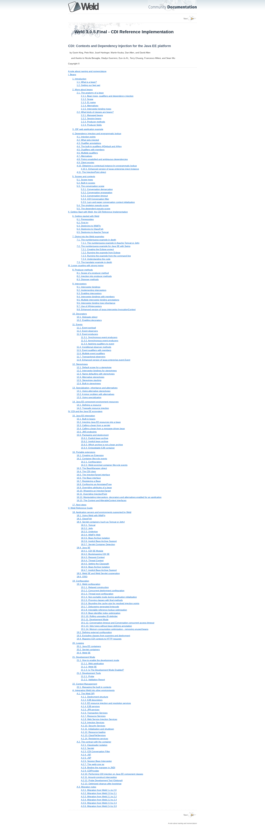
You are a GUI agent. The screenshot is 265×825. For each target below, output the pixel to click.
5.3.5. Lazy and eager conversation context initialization (108, 202)
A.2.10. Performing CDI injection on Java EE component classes (112, 774)
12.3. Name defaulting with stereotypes (96, 374)
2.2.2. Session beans (91, 118)
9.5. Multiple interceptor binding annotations (98, 300)
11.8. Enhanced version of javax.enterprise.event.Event (103, 360)
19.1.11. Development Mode (94, 619)
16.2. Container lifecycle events (92, 458)
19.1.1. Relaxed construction (95, 587)
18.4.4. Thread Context (92, 560)
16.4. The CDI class (86, 471)
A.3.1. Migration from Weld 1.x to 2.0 (99, 790)
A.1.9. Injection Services (92, 722)
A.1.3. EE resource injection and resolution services (106, 703)
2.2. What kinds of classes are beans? (95, 112)
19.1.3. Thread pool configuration (97, 594)
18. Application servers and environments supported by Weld (101, 512)
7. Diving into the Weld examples (88, 236)
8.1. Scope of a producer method (93, 273)
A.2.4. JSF (86, 754)
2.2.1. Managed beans (92, 115)
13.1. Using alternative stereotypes (93, 391)
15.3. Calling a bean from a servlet (93, 425)
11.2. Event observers (87, 331)
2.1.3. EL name (88, 102)
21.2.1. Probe (87, 676)
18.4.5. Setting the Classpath (95, 563)
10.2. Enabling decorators (89, 320)
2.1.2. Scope (87, 99)
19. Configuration (80, 581)
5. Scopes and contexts (83, 176)
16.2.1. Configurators (91, 462)
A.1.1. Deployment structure (94, 696)
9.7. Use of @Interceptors (89, 306)
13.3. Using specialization (89, 397)
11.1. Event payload (86, 327)
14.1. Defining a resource (89, 405)
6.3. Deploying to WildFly (89, 226)
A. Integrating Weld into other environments (93, 690)
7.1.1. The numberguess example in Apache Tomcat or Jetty (110, 243)
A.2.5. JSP (86, 758)
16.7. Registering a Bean (89, 481)
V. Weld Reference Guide (80, 508)
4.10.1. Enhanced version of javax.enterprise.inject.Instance (110, 169)
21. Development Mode (83, 657)
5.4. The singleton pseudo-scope (93, 205)
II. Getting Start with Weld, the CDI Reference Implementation (98, 212)
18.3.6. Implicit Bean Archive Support (99, 541)
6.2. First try (82, 222)
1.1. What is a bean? (87, 82)
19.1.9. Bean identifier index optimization (100, 613)
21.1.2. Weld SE (89, 666)
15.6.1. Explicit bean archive (94, 438)
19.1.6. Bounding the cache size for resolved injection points (110, 603)
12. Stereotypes (80, 364)
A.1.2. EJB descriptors (91, 700)
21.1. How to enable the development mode (98, 660)
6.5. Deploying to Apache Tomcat (93, 232)
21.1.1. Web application (92, 663)
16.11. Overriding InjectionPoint (92, 494)
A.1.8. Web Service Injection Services (99, 719)
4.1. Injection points (86, 136)
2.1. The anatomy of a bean (90, 92)
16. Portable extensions (83, 452)
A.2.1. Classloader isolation (94, 745)
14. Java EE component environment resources (95, 401)
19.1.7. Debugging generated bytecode (100, 606)
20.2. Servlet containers (88, 649)
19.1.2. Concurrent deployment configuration (102, 590)
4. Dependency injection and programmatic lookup (96, 133)
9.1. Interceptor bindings (88, 287)
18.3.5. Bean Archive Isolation (95, 538)
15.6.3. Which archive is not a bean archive (102, 444)
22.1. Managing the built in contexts (94, 687)
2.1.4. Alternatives (89, 105)
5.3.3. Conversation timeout (94, 195)
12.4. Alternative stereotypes (90, 377)
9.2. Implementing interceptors (91, 290)
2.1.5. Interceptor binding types (96, 109)
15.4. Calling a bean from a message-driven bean (101, 428)
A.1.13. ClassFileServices (93, 735)
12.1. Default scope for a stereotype (94, 367)
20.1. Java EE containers (89, 646)
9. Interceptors (79, 283)
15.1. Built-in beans (86, 419)
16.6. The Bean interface (89, 478)
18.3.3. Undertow (89, 531)
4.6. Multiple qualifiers (87, 153)
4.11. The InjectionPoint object (91, 172)
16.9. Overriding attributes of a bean (94, 487)
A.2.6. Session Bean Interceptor (96, 761)
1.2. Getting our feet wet (88, 85)
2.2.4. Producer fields (91, 125)
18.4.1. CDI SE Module (92, 551)
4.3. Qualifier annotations (89, 143)
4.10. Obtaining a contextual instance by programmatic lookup (107, 165)
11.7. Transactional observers (91, 356)
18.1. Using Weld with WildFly (91, 515)
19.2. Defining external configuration (94, 632)
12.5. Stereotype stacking (89, 380)
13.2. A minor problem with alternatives (95, 394)
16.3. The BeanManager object (92, 468)
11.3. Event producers (87, 334)
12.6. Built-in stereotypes (89, 383)
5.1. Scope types (85, 179)
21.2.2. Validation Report (93, 679)
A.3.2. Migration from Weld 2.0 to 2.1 (99, 793)
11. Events (77, 324)
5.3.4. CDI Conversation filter (95, 199)
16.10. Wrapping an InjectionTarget (94, 491)
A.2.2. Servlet (87, 748)
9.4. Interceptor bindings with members (96, 296)
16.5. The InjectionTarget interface (93, 474)
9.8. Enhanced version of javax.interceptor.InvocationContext (106, 309)
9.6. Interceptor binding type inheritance (96, 303)
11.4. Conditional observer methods (94, 347)
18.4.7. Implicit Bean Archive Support (99, 570)
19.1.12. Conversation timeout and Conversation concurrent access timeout (117, 622)
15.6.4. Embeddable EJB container (98, 448)
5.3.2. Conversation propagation (96, 192)
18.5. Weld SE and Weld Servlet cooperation (98, 573)
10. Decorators (79, 313)
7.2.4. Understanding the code (95, 259)
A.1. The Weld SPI (85, 693)
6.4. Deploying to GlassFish (90, 229)
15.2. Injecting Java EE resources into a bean (99, 422)
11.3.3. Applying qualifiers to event (97, 344)
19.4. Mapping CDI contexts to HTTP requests (99, 639)
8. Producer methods (82, 270)
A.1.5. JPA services (90, 709)
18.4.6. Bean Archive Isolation (95, 567)
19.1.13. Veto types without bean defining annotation (106, 626)
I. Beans (72, 74)
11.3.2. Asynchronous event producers (99, 340)
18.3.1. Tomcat (88, 525)
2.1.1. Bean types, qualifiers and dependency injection (107, 96)
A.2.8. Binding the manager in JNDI (98, 767)
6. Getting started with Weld (85, 216)
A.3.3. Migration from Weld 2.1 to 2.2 (99, 796)
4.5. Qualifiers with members (90, 149)
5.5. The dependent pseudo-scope (93, 208)
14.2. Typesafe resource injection (93, 408)
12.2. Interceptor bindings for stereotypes (97, 370)
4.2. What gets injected (88, 140)
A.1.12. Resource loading (93, 732)
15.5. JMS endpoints (87, 432)
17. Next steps (79, 504)
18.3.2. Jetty (87, 528)
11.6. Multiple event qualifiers (91, 353)
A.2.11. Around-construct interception (99, 777)
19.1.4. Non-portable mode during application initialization (109, 597)
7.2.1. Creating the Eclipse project (97, 249)
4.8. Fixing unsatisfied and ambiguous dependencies (102, 159)
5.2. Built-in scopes (86, 183)
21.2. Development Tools (89, 673)
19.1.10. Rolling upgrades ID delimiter (99, 616)
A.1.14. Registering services (94, 738)
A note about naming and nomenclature (87, 71)
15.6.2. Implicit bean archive (94, 441)
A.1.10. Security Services (93, 725)
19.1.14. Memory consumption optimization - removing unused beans (114, 629)
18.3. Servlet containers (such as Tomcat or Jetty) (101, 522)
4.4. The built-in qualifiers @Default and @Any (99, 146)
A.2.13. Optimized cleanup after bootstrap (101, 783)
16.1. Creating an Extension (90, 455)
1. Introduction (79, 79)
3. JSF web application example (87, 129)
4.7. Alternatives (84, 156)
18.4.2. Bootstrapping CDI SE (95, 554)
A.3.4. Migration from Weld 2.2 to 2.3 (99, 799)
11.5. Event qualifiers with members (94, 350)
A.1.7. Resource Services (93, 716)
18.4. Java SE (83, 547)
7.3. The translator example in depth (94, 262)
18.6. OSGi (82, 576)
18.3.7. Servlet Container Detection (98, 544)
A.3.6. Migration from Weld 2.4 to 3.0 (99, 806)
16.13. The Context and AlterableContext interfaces (101, 500)
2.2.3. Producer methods (93, 121)
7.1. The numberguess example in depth (96, 239)
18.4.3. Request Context (93, 557)
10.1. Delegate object (87, 317)
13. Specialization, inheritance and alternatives (94, 388)
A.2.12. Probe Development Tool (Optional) (102, 780)
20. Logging (78, 643)
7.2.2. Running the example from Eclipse (100, 252)
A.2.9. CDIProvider (90, 771)
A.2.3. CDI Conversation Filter (95, 751)
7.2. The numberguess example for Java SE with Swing (103, 246)
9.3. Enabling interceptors (89, 293)
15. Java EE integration (83, 415)
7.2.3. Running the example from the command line (106, 256)
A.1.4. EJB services (90, 706)
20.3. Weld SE (83, 653)
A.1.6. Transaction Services (94, 713)
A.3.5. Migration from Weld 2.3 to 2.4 (99, 803)
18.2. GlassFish (84, 518)
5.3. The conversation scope (90, 186)
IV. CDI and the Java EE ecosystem (85, 411)
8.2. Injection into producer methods (94, 276)
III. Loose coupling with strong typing (86, 265)
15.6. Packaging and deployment (93, 435)
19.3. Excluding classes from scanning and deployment (103, 635)
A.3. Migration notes (86, 787)
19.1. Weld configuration (88, 584)
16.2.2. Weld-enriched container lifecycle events (104, 465)
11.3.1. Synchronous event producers (99, 337)
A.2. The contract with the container (94, 742)
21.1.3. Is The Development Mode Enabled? (102, 670)
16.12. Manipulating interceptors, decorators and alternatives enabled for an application (119, 497)
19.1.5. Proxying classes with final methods (102, 600)
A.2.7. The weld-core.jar (92, 764)
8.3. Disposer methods (88, 279)
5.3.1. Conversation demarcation (97, 189)
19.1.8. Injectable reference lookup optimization (104, 610)
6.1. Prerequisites (85, 219)
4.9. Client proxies (85, 162)
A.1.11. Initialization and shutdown (97, 729)
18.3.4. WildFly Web (90, 534)
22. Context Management (84, 684)
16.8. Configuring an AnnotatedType (94, 484)
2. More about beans (82, 89)
